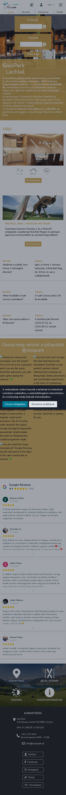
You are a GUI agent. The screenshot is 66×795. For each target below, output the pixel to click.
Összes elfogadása (15, 404)
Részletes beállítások (43, 404)
